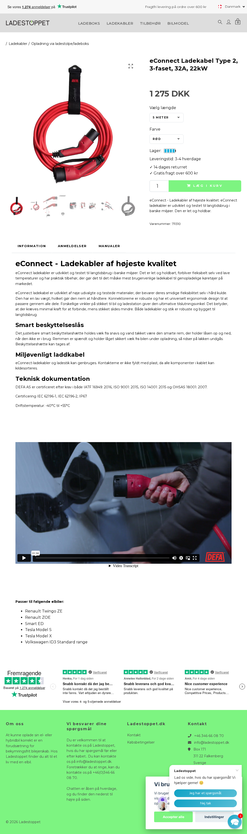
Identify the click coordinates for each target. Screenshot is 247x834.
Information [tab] (32, 246)
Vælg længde (163, 107)
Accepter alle (173, 817)
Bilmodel (178, 23)
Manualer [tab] (109, 246)
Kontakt (134, 735)
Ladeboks (89, 23)
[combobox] (167, 118)
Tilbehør (150, 23)
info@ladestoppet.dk (211, 742)
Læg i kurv (208, 186)
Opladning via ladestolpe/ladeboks (60, 44)
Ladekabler (120, 23)
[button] (235, 822)
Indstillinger (214, 817)
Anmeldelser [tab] (72, 246)
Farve (155, 129)
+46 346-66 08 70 (209, 736)
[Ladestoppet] (27, 22)
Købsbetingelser (141, 742)
